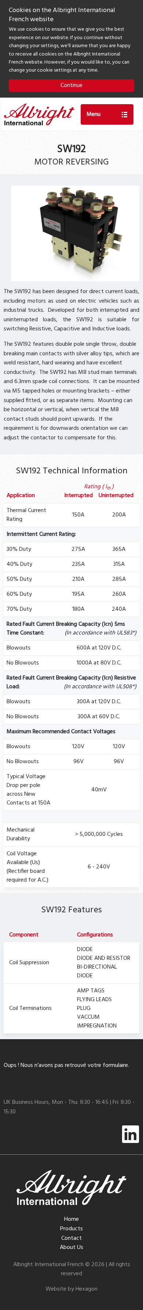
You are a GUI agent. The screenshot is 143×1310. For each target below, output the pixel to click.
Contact (71, 1238)
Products (71, 1229)
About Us (71, 1247)
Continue (71, 85)
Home (71, 1219)
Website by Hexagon (71, 1289)
